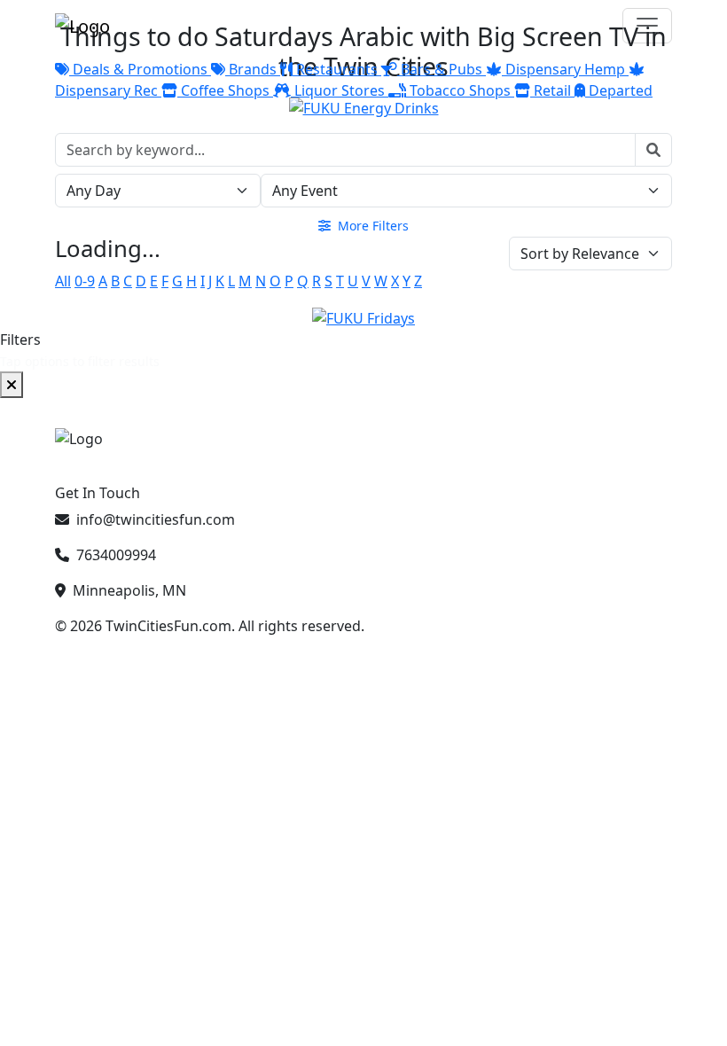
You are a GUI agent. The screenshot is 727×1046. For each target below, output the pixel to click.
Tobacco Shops (460, 90)
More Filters (371, 225)
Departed (619, 90)
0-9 (84, 281)
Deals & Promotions (140, 69)
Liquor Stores (339, 90)
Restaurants (337, 69)
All (63, 281)
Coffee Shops (225, 90)
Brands (252, 69)
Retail (552, 90)
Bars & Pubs (441, 69)
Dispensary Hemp (565, 69)
